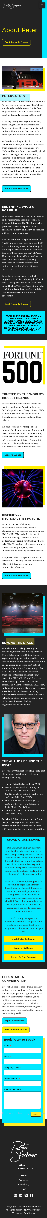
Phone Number (12, 1078)
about (23, 1165)
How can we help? (13, 1089)
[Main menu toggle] (42, 5)
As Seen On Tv (24, 1168)
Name (7, 1045)
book (23, 1175)
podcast (23, 1180)
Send (35, 1114)
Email (7, 1056)
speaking (23, 1184)
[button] (22, 77)
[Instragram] (15, 1195)
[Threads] (26, 1195)
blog (23, 1189)
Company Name (12, 1067)
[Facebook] (31, 1195)
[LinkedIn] (21, 1195)
